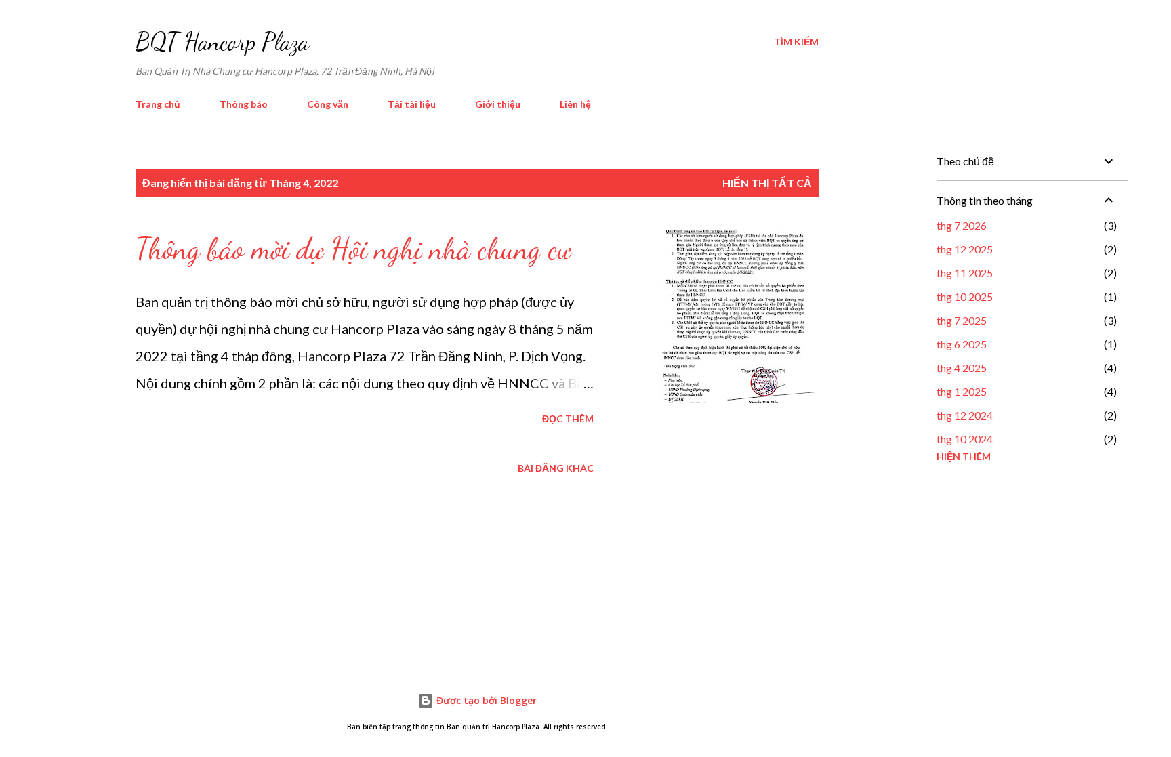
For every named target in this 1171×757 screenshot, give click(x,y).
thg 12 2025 (965, 249)
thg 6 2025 (962, 343)
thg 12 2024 (965, 415)
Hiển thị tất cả (767, 182)
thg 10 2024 (965, 438)
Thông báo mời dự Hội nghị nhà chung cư (353, 248)
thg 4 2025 (962, 367)
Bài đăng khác (556, 468)
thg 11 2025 (965, 272)
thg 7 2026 (962, 225)
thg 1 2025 (962, 391)
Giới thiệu (497, 104)
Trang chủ (158, 104)
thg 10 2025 (965, 296)
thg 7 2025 (962, 320)
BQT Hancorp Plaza (222, 41)
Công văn (327, 104)
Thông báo (244, 104)
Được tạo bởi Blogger (485, 700)
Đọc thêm (568, 418)
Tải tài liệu (412, 104)
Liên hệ (575, 104)
